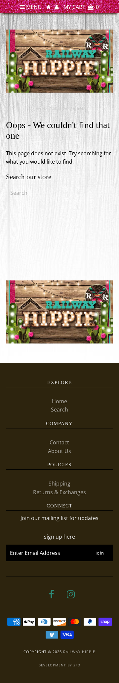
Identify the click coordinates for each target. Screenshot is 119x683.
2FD (76, 665)
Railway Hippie (79, 651)
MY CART (81, 7)
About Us (59, 451)
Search (59, 409)
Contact (59, 442)
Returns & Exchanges (59, 492)
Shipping (59, 483)
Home (41, 109)
